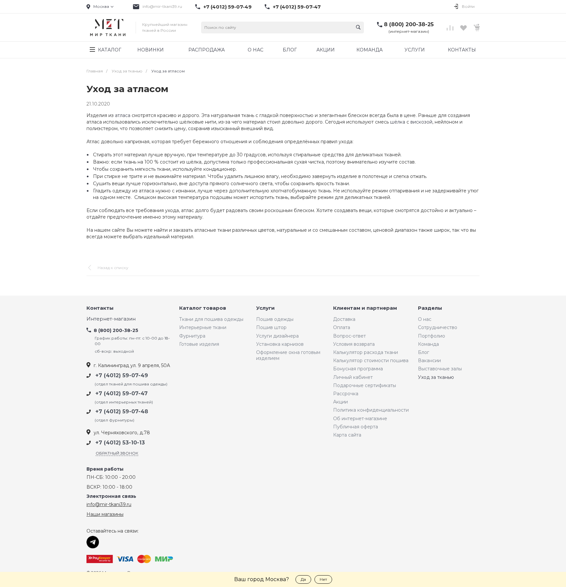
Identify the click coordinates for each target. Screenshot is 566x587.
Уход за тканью (436, 377)
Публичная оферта (355, 427)
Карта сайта (347, 435)
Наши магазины (104, 514)
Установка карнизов (280, 344)
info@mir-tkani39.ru (162, 6)
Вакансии (429, 360)
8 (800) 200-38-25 (409, 24)
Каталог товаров (202, 308)
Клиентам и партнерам (365, 308)
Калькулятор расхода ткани (365, 352)
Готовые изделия (199, 344)
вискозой (421, 122)
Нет (323, 579)
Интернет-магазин (111, 319)
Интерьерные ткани (202, 327)
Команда (428, 344)
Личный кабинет (353, 377)
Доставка (344, 319)
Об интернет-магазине (360, 418)
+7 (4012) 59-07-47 (297, 7)
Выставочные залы (440, 369)
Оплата (341, 327)
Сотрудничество (437, 327)
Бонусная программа (358, 369)
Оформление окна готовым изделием (288, 355)
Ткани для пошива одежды (211, 319)
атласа (122, 115)
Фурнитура (192, 336)
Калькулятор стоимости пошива (370, 360)
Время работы (104, 469)
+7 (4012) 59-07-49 (227, 7)
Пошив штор (271, 327)
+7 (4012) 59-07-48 (121, 411)
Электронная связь (111, 496)
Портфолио (431, 336)
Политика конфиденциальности (371, 410)
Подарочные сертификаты (364, 385)
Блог (423, 352)
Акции (340, 402)
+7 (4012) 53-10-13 (120, 443)
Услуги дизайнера (277, 336)
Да (303, 579)
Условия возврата (354, 344)
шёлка (397, 122)
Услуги (265, 308)
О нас (424, 319)
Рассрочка (345, 394)
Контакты (100, 308)
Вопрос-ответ (349, 336)
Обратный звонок (117, 453)
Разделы (430, 308)
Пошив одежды (274, 319)
